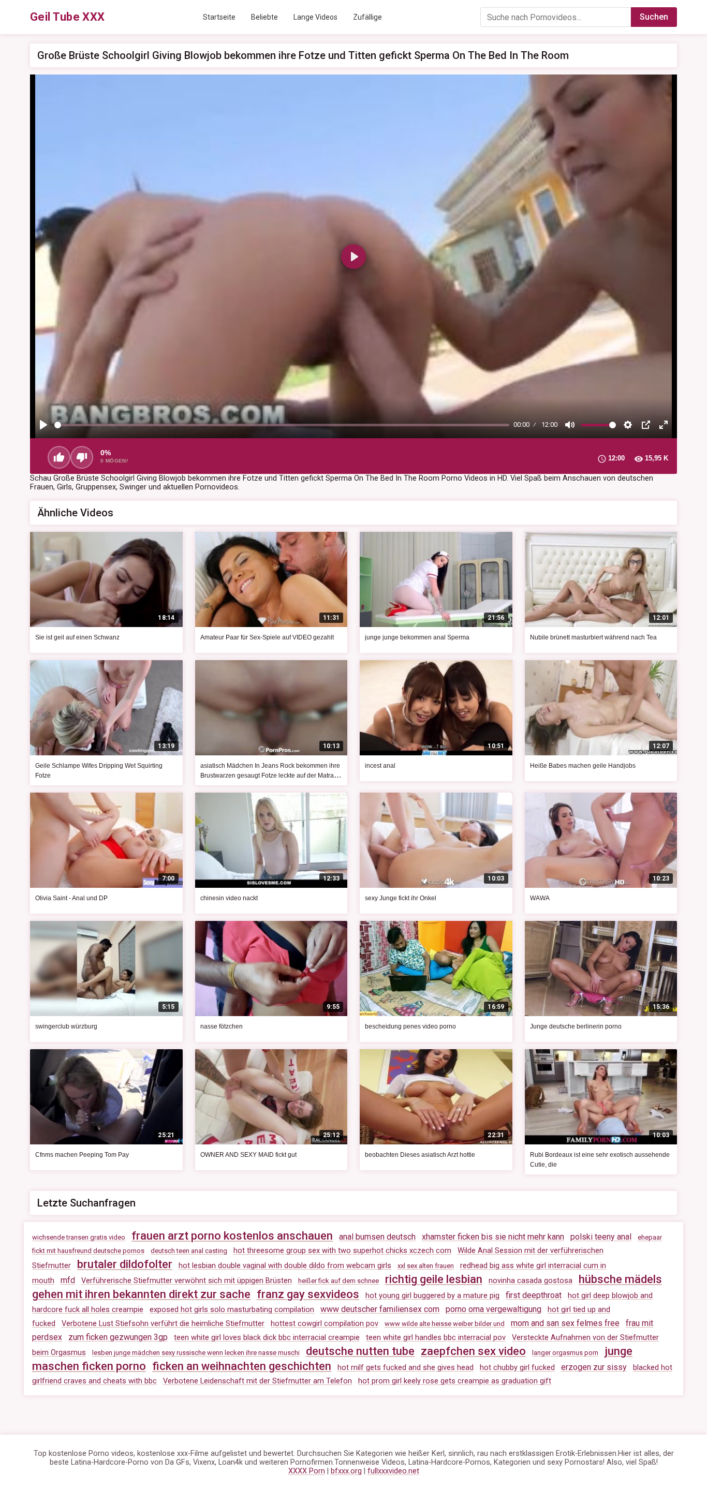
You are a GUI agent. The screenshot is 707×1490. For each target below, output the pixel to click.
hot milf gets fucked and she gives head (405, 1367)
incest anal (380, 765)
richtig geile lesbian (433, 1279)
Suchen (654, 17)
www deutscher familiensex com (379, 1309)
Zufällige (367, 17)
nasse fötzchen (221, 1026)
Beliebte (264, 17)
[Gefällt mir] (59, 457)
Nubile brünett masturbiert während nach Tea (593, 637)
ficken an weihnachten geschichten (241, 1366)
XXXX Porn (306, 1471)
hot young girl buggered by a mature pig (432, 1295)
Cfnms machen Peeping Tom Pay (82, 1154)
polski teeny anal (600, 1237)
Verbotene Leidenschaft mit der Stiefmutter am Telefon (257, 1381)
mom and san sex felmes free (565, 1323)
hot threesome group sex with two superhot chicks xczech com (342, 1250)
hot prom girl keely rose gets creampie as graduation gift (454, 1381)
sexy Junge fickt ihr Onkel (400, 898)
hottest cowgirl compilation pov (324, 1323)
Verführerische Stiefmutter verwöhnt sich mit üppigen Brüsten (186, 1280)
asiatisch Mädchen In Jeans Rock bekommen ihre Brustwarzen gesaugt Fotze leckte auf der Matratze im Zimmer (271, 775)
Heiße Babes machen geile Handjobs (583, 765)
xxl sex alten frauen (425, 1266)
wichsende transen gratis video (78, 1237)
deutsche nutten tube (360, 1351)
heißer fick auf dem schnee (338, 1281)
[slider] (281, 425)
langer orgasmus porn (565, 1353)
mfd (68, 1280)
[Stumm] (570, 424)
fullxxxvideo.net (393, 1471)
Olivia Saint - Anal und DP (71, 898)
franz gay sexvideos (308, 1294)
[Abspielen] (43, 424)
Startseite (219, 17)
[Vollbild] (663, 424)
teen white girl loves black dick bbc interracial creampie (267, 1337)
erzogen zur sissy (594, 1367)
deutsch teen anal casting (189, 1251)
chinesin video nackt (229, 898)
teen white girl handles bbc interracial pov (436, 1337)
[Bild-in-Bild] (646, 424)
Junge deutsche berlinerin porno (576, 1026)
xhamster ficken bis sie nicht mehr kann (493, 1237)
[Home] (67, 17)
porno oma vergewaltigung (493, 1309)
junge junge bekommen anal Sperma (417, 637)
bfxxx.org (346, 1471)
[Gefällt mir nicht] (81, 457)
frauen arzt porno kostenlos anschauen (232, 1235)
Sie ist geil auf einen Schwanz (77, 637)
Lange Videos (315, 17)
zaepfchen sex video (473, 1351)
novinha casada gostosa (530, 1280)
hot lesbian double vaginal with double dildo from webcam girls (285, 1265)
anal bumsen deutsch (377, 1237)
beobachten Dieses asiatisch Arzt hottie (420, 1154)
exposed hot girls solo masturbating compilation (232, 1309)
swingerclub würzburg (66, 1026)
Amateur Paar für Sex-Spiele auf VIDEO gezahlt (267, 637)
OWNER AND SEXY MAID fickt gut (248, 1154)
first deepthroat (534, 1295)
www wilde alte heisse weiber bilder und (445, 1324)
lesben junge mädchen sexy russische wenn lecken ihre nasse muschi (196, 1353)
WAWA (540, 898)
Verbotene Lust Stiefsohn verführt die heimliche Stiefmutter (163, 1323)
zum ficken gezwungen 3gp (118, 1337)
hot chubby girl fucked (517, 1367)
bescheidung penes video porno (410, 1026)
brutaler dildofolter (124, 1264)
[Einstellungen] (628, 424)
